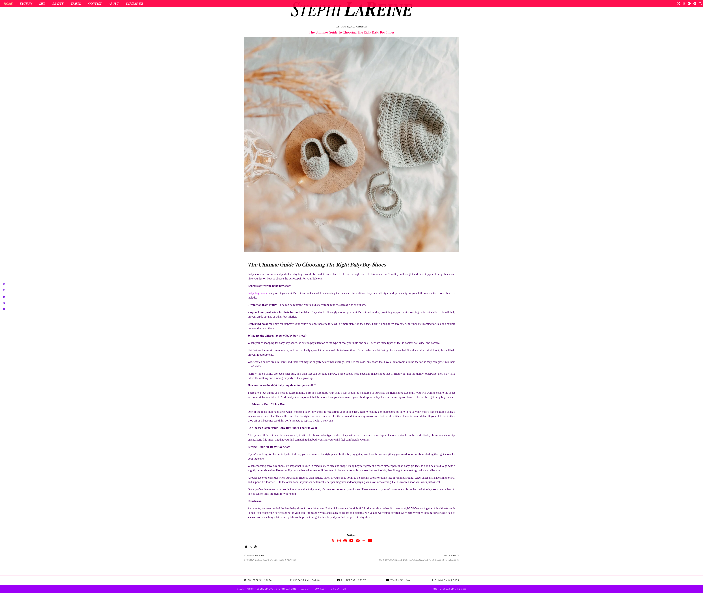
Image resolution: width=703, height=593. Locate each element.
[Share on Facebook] (246, 547)
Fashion (26, 3)
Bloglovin (446, 580)
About (114, 3)
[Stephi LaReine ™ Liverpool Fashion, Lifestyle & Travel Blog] (351, 10)
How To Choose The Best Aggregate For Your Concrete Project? (419, 557)
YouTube (400, 580)
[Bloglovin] (364, 541)
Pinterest (353, 580)
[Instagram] (684, 3)
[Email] (370, 541)
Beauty (57, 3)
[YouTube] (351, 541)
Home (8, 3)
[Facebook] (694, 3)
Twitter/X (259, 580)
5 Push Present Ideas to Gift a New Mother (270, 557)
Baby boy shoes (257, 293)
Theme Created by (449, 589)
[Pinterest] (689, 3)
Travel (75, 3)
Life (42, 3)
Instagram (306, 580)
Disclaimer (134, 3)
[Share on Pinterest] (255, 547)
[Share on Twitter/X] (250, 547)
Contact (94, 3)
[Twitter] (678, 3)
